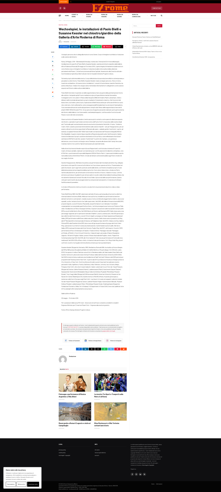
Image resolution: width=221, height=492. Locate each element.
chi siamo (158, 1)
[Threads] (52, 65)
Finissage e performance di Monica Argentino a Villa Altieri (72, 395)
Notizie (153, 15)
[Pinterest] (52, 70)
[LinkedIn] (52, 61)
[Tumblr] (52, 87)
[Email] (52, 79)
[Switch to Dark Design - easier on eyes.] (70, 1)
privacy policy (62, 450)
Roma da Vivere (89, 15)
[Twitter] (52, 83)
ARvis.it (75, 484)
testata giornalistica (100, 452)
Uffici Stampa (63, 1)
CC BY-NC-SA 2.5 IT (72, 327)
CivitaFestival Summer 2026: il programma (143, 57)
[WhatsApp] (52, 74)
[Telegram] (52, 96)
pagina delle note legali (108, 331)
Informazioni (159, 484)
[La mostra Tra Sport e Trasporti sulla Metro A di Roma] (110, 382)
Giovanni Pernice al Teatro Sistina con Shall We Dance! (146, 37)
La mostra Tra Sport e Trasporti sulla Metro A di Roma (108, 395)
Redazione (66, 41)
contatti (97, 455)
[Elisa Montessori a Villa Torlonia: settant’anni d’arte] (110, 411)
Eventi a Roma (75, 15)
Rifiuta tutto (21, 484)
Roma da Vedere (104, 15)
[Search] (161, 16)
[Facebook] (52, 57)
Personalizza (10, 484)
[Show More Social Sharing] (125, 46)
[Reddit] (52, 92)
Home (67, 15)
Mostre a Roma (63, 24)
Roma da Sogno (120, 15)
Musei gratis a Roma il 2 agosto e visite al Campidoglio (74, 424)
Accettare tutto (33, 484)
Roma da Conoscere (136, 15)
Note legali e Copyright (148, 465)
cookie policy (62, 452)
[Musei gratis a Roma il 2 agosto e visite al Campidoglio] (75, 411)
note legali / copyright (64, 455)
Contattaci (157, 8)
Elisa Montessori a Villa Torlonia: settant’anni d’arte (107, 424)
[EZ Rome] (110, 8)
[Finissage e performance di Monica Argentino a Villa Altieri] (75, 382)
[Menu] (60, 16)
